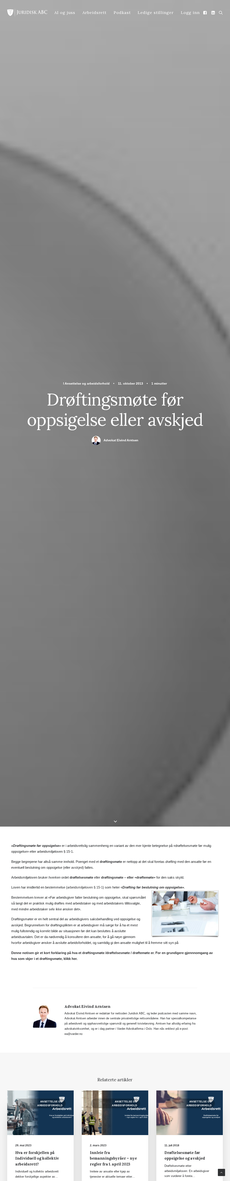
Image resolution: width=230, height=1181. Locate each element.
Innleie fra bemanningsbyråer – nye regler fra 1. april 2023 (113, 1158)
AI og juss (64, 12)
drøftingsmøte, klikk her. (58, 959)
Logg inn (190, 12)
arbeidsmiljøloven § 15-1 (85, 887)
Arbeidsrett (94, 12)
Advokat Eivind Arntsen (121, 440)
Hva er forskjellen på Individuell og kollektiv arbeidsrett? (37, 1158)
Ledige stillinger (155, 12)
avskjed (77, 867)
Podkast (122, 12)
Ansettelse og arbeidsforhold (87, 383)
